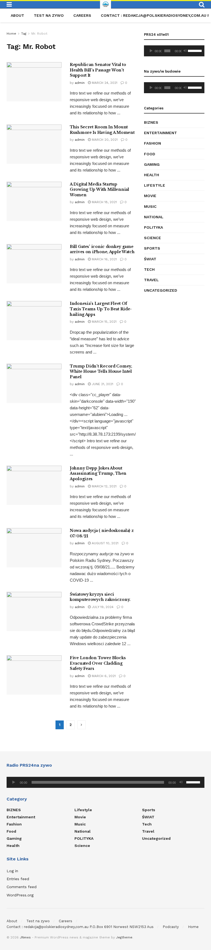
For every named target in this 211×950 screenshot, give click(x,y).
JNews (25, 937)
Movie (150, 196)
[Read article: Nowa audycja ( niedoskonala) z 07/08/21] (34, 547)
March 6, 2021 (103, 676)
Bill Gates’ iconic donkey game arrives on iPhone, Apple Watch (102, 249)
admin (80, 83)
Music (150, 206)
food (149, 154)
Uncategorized (160, 290)
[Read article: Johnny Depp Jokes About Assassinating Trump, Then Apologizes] (34, 485)
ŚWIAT (150, 259)
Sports (152, 248)
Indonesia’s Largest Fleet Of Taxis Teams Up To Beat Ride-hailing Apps (101, 309)
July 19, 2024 (102, 607)
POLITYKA (153, 227)
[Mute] (185, 51)
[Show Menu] (9, 5)
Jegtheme (124, 937)
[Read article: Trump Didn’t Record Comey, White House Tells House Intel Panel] (34, 383)
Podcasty (171, 927)
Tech (149, 269)
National (153, 217)
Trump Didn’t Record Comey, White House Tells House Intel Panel (101, 371)
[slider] (195, 50)
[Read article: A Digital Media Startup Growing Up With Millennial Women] (34, 201)
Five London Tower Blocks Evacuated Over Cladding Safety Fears (98, 663)
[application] (174, 50)
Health (151, 175)
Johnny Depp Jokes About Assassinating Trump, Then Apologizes (98, 473)
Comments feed (22, 887)
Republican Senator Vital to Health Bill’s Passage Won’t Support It (98, 70)
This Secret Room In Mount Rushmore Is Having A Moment (102, 130)
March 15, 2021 (103, 322)
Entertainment (160, 133)
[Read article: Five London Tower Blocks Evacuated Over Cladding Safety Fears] (34, 675)
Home (11, 33)
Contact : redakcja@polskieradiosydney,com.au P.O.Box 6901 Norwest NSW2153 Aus (80, 927)
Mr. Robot (39, 33)
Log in (12, 871)
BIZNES (151, 122)
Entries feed (18, 879)
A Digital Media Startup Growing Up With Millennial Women (99, 189)
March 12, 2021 (103, 486)
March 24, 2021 (104, 83)
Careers (82, 15)
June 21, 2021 (102, 384)
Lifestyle (154, 185)
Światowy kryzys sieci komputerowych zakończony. (100, 597)
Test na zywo (49, 15)
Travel (151, 280)
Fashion (152, 143)
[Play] (151, 51)
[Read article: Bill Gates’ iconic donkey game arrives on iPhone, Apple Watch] (34, 263)
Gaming (152, 164)
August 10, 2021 (104, 543)
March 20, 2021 (104, 140)
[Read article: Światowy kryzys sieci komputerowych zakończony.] (34, 611)
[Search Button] (201, 5)
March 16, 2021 (104, 259)
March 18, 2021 (104, 202)
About (17, 15)
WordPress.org (20, 895)
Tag (23, 33)
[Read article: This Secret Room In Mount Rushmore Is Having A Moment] (34, 144)
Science (152, 238)
